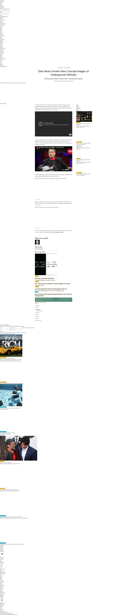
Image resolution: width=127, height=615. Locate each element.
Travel (1, 21)
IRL (0, 560)
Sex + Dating (2, 488)
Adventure (2, 22)
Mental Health (2, 48)
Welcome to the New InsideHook (44, 278)
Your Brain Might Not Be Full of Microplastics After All (51, 289)
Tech (1, 61)
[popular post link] (84, 116)
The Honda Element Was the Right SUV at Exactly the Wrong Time (11, 383)
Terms (1, 607)
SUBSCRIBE (38, 309)
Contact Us (2, 604)
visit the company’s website (57, 232)
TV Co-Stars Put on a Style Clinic (5, 462)
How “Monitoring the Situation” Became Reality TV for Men (52, 283)
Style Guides (2, 39)
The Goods (2, 6)
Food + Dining (2, 20)
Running (1, 52)
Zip (10, 329)
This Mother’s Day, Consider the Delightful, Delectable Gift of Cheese (12, 544)
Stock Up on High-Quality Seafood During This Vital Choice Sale (11, 516)
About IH (1, 602)
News (1, 36)
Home (1, 57)
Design (1, 29)
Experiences (2, 1)
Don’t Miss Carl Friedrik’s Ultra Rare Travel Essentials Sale (10, 408)
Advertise (1, 606)
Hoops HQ (2, 7)
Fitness (1, 45)
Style (1, 4)
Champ (1, 561)
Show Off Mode (3, 23)
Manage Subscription (3, 612)
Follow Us (1, 8)
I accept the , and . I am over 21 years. (13, 332)
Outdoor (1, 59)
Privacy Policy (17, 332)
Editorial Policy (2, 603)
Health (1, 46)
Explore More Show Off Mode (5, 434)
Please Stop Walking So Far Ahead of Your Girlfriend (9, 489)
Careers (1, 609)
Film (0, 27)
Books (1, 28)
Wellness (1, 5)
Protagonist (2, 562)
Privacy (1, 608)
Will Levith (58, 81)
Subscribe (5, 8)
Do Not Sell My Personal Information (6, 613)
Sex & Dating (2, 24)
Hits (0, 556)
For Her (1, 60)
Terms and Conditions (9, 332)
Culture (1, 3)
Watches (1, 40)
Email (11, 327)
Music (1, 30)
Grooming (1, 41)
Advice (1, 44)
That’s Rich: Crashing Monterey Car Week (7, 358)
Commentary (2, 35)
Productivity (2, 51)
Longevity (1, 47)
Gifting (1, 64)
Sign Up (1, 331)
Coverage (1, 559)
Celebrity (1, 34)
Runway (1, 38)
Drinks (1, 19)
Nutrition (1, 49)
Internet (1, 32)
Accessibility (2, 610)
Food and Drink (2, 58)
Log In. (41, 310)
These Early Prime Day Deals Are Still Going (7, 432)
